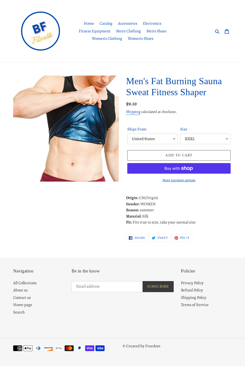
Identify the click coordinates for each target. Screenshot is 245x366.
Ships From (136, 129)
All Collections (25, 283)
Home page (22, 304)
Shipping (133, 111)
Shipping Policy (193, 297)
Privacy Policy (192, 283)
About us (20, 290)
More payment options (178, 180)
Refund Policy (192, 290)
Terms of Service (195, 304)
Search (19, 312)
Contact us (22, 297)
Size (183, 129)
